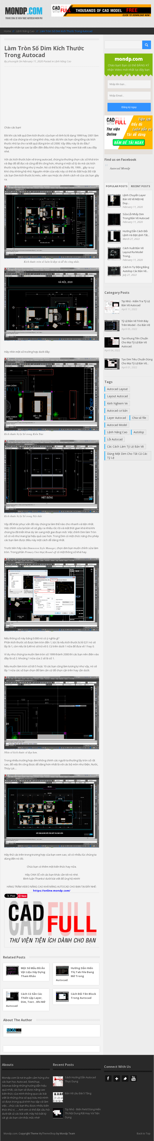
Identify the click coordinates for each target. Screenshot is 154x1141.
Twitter (125, 1078)
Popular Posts (117, 186)
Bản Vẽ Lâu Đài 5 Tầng (78, 1093)
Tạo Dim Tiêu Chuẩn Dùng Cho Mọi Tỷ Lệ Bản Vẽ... (137, 361)
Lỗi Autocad (115, 439)
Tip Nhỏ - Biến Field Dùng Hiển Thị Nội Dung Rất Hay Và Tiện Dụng (83, 1113)
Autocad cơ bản (117, 410)
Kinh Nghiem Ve (117, 403)
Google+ (116, 1078)
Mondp (24, 13)
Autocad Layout (117, 389)
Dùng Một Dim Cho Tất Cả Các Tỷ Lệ (127, 456)
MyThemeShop (47, 1133)
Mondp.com (10, 1133)
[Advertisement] (51, 97)
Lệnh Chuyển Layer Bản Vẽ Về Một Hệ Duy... (134, 199)
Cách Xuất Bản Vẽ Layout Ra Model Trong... (133, 252)
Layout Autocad (117, 396)
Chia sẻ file (139, 418)
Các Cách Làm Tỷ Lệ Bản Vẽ (125, 446)
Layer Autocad (116, 418)
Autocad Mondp (120, 168)
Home (7, 31)
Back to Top (143, 1133)
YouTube (133, 1078)
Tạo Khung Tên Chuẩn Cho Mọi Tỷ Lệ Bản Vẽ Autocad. (135, 342)
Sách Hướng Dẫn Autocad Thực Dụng (80, 1079)
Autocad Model (117, 425)
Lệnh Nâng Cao (25, 31)
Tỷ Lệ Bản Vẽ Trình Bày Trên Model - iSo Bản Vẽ (136, 323)
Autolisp (139, 432)
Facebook (108, 1078)
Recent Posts (140, 186)
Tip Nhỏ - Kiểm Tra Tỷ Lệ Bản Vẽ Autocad (136, 303)
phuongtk (13, 61)
